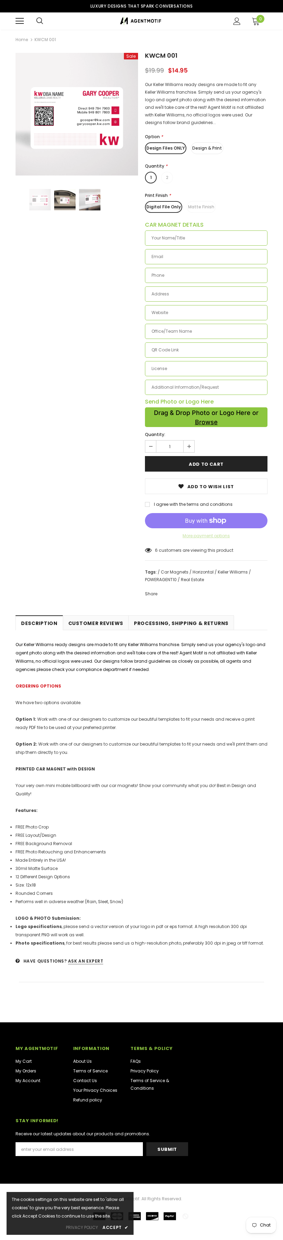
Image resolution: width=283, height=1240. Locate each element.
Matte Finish (201, 207)
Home (22, 39)
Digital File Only (163, 207)
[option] (77, 114)
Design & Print (207, 148)
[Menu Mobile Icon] (20, 21)
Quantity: (155, 434)
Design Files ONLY (165, 148)
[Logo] (140, 21)
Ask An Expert (86, 961)
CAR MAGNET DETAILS (174, 224)
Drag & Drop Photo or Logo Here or (206, 417)
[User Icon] (237, 21)
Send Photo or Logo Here (179, 401)
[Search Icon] (39, 21)
